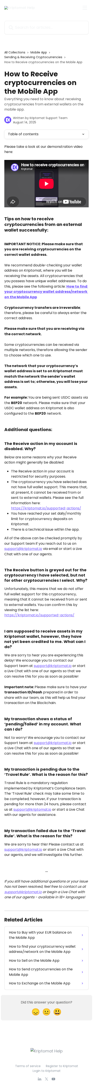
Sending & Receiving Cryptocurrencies (33, 57)
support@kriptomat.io (23, 548)
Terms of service (28, 1066)
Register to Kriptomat (62, 1066)
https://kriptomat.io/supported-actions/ (46, 508)
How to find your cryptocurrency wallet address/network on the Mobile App (46, 292)
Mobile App (38, 52)
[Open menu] (85, 7)
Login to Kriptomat (47, 1071)
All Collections (14, 52)
